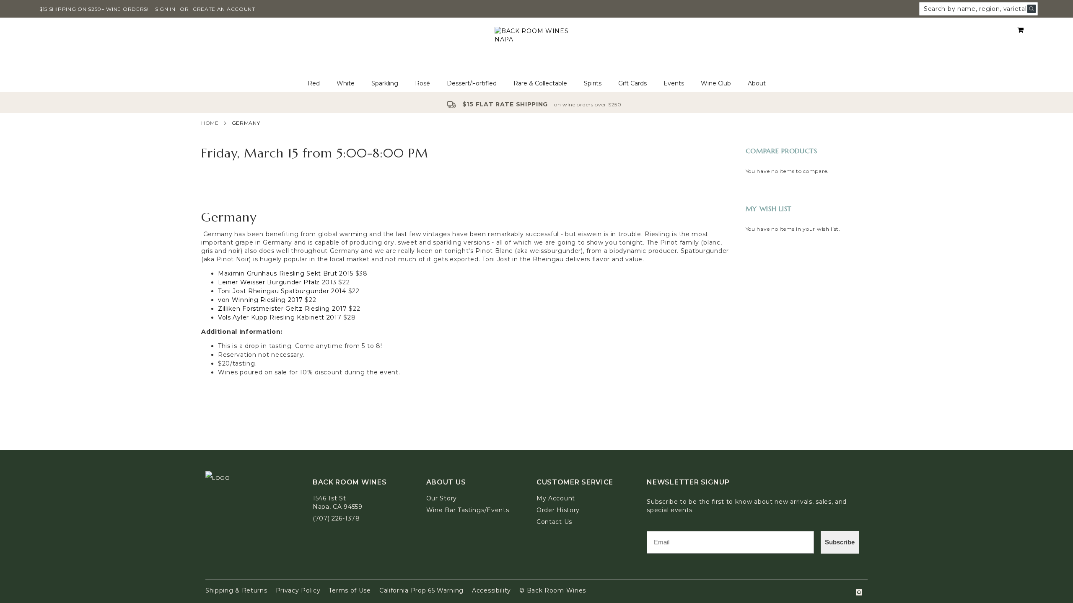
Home (210, 123)
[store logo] (536, 47)
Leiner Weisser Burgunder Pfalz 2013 (277, 282)
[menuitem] (313, 83)
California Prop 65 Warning (421, 590)
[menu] (536, 83)
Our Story (441, 498)
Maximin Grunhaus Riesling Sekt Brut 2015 (285, 273)
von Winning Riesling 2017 (260, 300)
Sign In (165, 9)
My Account (555, 498)
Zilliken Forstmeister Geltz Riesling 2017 (282, 308)
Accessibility (491, 590)
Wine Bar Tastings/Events (467, 510)
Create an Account (224, 9)
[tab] (536, 83)
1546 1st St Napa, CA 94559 (338, 502)
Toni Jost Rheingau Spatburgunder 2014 (282, 291)
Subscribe (840, 542)
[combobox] (978, 8)
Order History (558, 510)
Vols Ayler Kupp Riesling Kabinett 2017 (280, 317)
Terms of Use (350, 590)
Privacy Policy (298, 590)
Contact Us (554, 522)
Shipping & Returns (236, 590)
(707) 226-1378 (336, 518)
